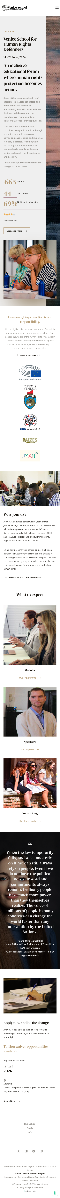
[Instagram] (41, 1151)
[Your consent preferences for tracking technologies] (55, 1193)
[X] (18, 1151)
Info (30, 1132)
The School (30, 1124)
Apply (30, 1128)
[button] (45, 7)
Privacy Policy (30, 1191)
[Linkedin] (26, 1151)
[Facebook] (33, 1151)
